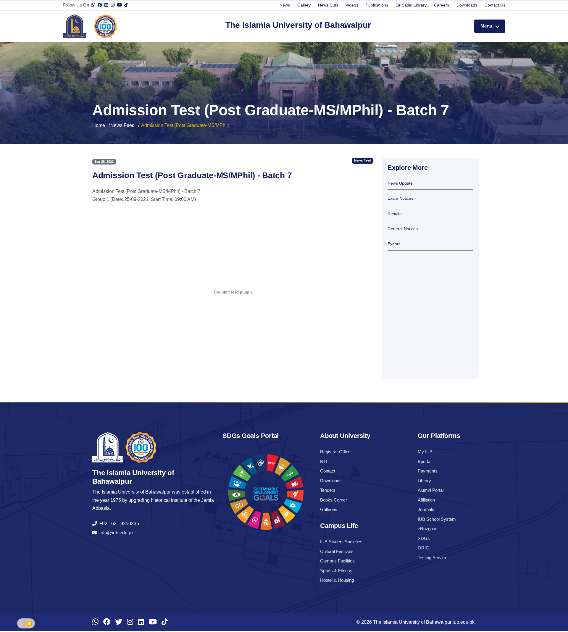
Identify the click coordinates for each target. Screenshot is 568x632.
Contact (327, 470)
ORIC (423, 547)
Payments (428, 470)
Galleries (328, 509)
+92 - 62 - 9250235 (118, 523)
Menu (487, 25)
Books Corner (333, 499)
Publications (377, 5)
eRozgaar (427, 528)
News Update (400, 183)
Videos (352, 5)
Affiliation (426, 499)
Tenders (327, 490)
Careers (441, 5)
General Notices (403, 229)
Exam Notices (400, 198)
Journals (426, 509)
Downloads (466, 5)
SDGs (424, 538)
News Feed (122, 125)
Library (424, 480)
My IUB (425, 451)
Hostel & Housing (337, 580)
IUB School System (437, 519)
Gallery (304, 5)
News (285, 5)
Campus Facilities (337, 560)
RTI (323, 461)
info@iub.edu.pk (115, 532)
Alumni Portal (430, 490)
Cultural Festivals (337, 551)
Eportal (424, 461)
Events (394, 244)
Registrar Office (335, 451)
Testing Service (432, 557)
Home (98, 125)
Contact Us (495, 5)
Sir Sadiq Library (411, 5)
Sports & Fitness (336, 570)
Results (394, 214)
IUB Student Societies (341, 541)
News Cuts (328, 5)
